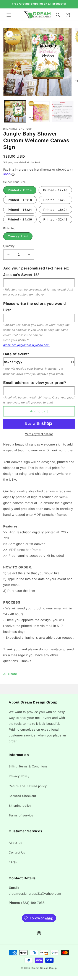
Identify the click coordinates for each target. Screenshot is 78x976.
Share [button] (12, 674)
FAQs (13, 862)
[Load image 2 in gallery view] (39, 111)
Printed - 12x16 (55, 190)
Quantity (9, 246)
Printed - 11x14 (20, 190)
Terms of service (21, 815)
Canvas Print (18, 236)
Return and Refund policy (28, 786)
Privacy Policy (19, 776)
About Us (15, 842)
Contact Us (17, 852)
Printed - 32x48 (55, 219)
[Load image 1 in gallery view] (15, 111)
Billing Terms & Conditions (28, 766)
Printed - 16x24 (20, 209)
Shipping (8, 162)
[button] (8, 15)
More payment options (39, 434)
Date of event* (16, 354)
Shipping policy (20, 805)
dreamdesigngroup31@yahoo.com (26, 345)
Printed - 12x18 (20, 200)
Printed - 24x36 (20, 219)
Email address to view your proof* (34, 383)
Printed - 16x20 (55, 200)
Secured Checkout (22, 796)
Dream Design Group (44, 968)
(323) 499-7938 (32, 902)
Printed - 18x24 (55, 209)
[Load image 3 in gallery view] (62, 111)
